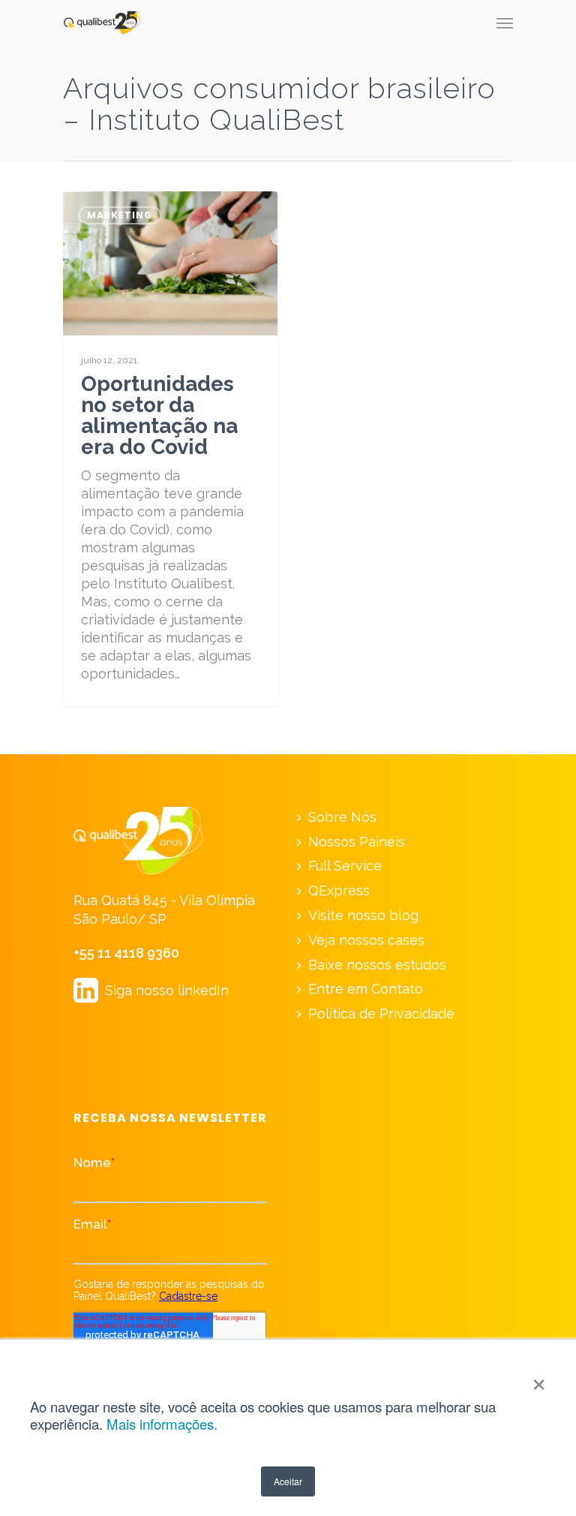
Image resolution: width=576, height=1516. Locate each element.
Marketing (119, 215)
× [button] (539, 1379)
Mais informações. (162, 1423)
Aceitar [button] (288, 1481)
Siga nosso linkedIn (151, 990)
